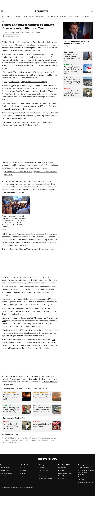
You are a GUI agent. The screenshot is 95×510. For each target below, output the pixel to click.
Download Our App (64, 473)
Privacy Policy (43, 467)
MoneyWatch (51, 16)
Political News (4, 467)
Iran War (9, 16)
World (25, 16)
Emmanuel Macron (12, 434)
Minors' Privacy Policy (46, 478)
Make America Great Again (14, 57)
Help (79, 477)
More (45, 389)
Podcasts (61, 470)
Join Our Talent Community (82, 473)
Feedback (81, 479)
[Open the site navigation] (14, 11)
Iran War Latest (5, 470)
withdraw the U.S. (31, 65)
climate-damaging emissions (14, 118)
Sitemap (61, 478)
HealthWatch (40, 16)
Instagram (23, 473)
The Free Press (86, 16)
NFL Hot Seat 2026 (6, 473)
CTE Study (17, 16)
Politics (31, 16)
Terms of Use (43, 476)
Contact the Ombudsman (86, 482)
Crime (71, 16)
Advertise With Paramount (86, 470)
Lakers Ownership (6, 476)
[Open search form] (92, 11)
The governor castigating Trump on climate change (25, 81)
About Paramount (83, 467)
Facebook (23, 470)
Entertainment (62, 16)
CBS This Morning (49, 382)
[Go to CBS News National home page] (41, 11)
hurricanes (6, 184)
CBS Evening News (39, 318)
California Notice (44, 470)
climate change (44, 60)
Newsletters (62, 467)
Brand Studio (62, 476)
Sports (77, 16)
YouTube (22, 467)
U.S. (3, 16)
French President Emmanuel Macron (40, 45)
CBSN (47, 376)
